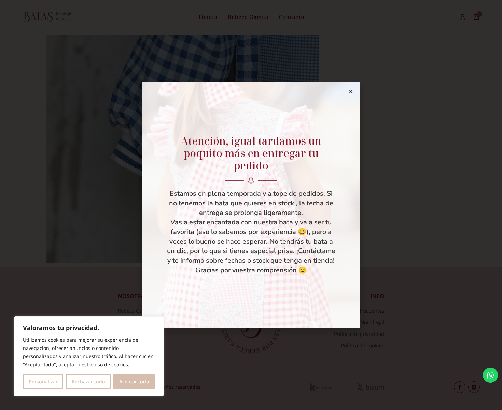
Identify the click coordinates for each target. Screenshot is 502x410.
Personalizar (43, 381)
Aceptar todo (134, 381)
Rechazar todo (88, 381)
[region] (89, 356)
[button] (350, 91)
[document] (251, 205)
